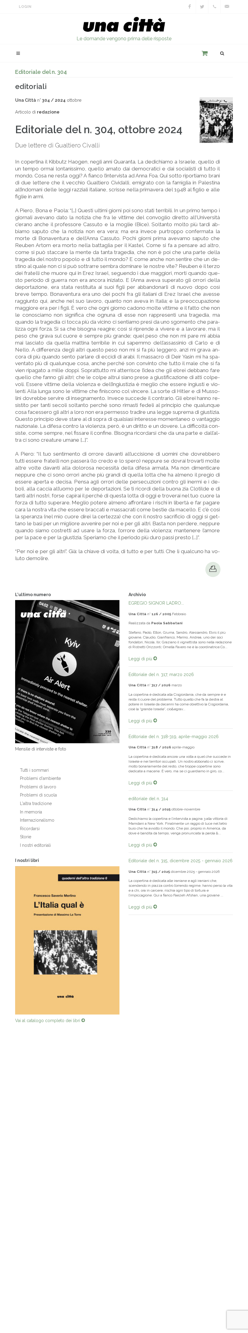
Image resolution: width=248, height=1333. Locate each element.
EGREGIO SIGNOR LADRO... (156, 602)
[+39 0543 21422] (214, 6)
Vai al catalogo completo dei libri (48, 1020)
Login (25, 7)
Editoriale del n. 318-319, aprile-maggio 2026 (174, 736)
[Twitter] (202, 6)
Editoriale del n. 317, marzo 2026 (161, 674)
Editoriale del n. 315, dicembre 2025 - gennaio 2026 (181, 860)
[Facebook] (190, 6)
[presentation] (9, 940)
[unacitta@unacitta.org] (227, 6)
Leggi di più (141, 658)
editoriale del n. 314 (148, 798)
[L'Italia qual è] (67, 940)
